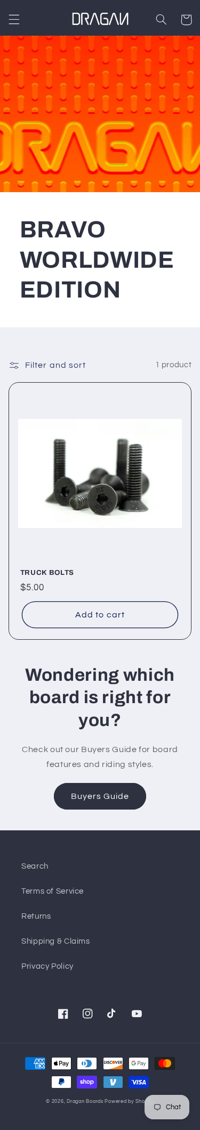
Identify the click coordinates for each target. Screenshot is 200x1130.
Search (35, 866)
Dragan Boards (85, 1101)
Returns (36, 916)
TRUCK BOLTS (47, 572)
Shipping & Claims (55, 941)
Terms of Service (52, 891)
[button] (14, 19)
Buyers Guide (100, 796)
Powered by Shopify (129, 1101)
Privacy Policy (47, 966)
